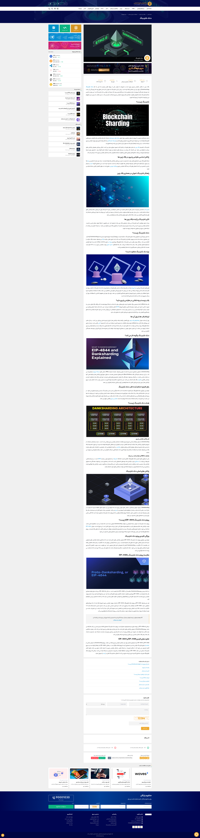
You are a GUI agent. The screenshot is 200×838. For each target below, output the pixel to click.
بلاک (103, 239)
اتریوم (133, 288)
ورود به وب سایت (69, 817)
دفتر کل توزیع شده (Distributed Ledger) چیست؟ (138, 664)
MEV (99, 459)
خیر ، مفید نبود (95, 758)
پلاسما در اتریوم (145, 668)
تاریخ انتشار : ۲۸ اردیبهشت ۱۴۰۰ (63, 780)
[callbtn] (2, 835)
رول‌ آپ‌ (110, 242)
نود (88, 161)
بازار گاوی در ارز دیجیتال (144, 688)
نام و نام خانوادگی (148, 803)
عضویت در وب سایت (68, 819)
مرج (116, 510)
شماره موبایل (123, 803)
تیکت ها (70, 825)
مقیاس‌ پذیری (114, 399)
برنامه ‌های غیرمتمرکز (114, 138)
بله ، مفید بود (102, 758)
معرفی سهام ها (96, 821)
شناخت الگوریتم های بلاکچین (145, 782)
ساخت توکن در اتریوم (84, 782)
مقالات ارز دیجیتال (142, 14)
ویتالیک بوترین (113, 166)
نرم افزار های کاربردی (112, 821)
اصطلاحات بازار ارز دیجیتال (132, 14)
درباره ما (80, 9)
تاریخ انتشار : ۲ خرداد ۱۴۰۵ (126, 780)
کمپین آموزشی (91, 9)
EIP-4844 (88, 527)
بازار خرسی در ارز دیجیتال (144, 685)
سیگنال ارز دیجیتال (114, 9)
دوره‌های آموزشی (140, 9)
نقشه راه (147, 646)
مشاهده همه (50, 51)
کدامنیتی (98, 803)
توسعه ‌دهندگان (112, 141)
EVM (117, 307)
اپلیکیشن (97, 9)
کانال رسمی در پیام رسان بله (111, 825)
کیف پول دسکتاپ (126, 782)
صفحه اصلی (149, 9)
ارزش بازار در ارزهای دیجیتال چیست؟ (141, 674)
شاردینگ (147, 210)
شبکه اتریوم (96, 372)
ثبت (73, 803)
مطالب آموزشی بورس (95, 817)
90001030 (63, 797)
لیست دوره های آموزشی (94, 819)
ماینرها (115, 459)
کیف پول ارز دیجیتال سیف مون (103, 782)
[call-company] (58, 9)
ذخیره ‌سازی (110, 245)
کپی (109, 758)
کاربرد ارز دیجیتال (145, 671)
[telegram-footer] (141, 827)
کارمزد (139, 380)
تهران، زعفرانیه (138, 817)
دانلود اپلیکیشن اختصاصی (111, 819)
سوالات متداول (113, 817)
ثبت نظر (145, 728)
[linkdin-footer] (133, 827)
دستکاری (137, 462)
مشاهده (149, 786)
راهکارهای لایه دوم (134, 321)
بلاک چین (137, 147)
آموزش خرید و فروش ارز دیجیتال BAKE (60, 782)
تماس (85, 9)
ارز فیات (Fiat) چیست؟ (144, 678)
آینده (104, 654)
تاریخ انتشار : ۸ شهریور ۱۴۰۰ (147, 780)
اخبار (107, 9)
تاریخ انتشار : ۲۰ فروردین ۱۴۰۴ (84, 780)
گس (99, 323)
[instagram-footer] (136, 827)
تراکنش (118, 447)
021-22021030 (138, 819)
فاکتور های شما (69, 821)
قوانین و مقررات (113, 823)
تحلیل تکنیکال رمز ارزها (94, 823)
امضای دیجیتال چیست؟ (144, 681)
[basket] (55, 9)
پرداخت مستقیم (69, 823)
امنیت (91, 164)
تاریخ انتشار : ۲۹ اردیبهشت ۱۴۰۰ (105, 780)
